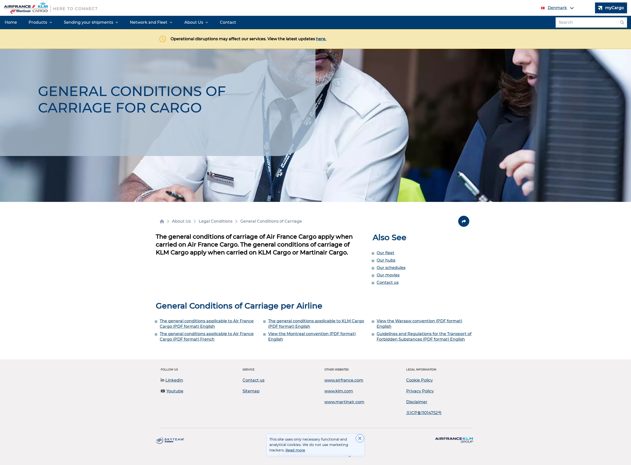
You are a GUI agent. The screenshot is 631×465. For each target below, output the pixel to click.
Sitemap (251, 391)
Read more (295, 450)
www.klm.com (338, 391)
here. (321, 39)
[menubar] (120, 22)
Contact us (388, 282)
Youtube (174, 391)
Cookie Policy (419, 380)
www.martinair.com (344, 402)
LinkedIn (174, 380)
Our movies (388, 275)
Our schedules (391, 267)
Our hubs (386, 260)
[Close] (359, 438)
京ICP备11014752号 (424, 412)
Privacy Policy (420, 391)
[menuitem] (11, 22)
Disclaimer (416, 402)
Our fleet (385, 253)
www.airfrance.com (343, 380)
